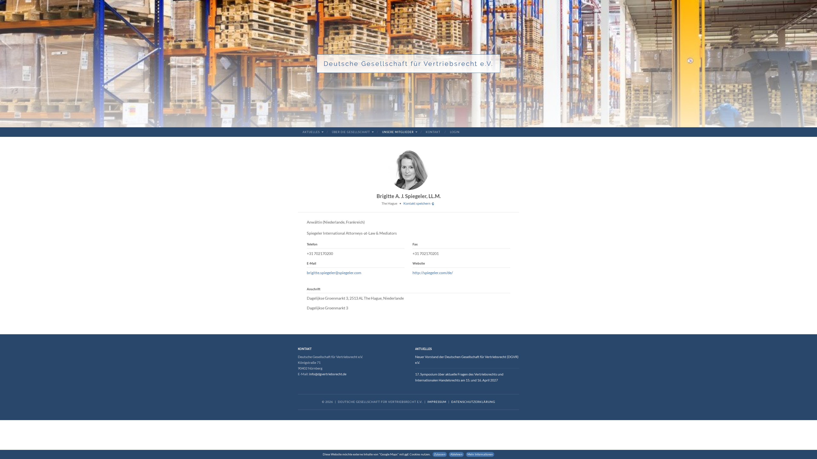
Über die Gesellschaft (351, 132)
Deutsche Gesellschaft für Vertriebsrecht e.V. (408, 63)
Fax (415, 244)
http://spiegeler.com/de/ (433, 272)
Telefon (312, 244)
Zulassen (439, 454)
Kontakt (433, 132)
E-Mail (311, 263)
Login (455, 132)
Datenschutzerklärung (473, 402)
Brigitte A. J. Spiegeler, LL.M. (409, 196)
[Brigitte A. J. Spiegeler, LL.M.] (408, 170)
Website (419, 263)
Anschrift (313, 289)
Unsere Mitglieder (398, 132)
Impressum (436, 402)
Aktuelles (311, 132)
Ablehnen (456, 454)
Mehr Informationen (480, 454)
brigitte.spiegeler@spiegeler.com (334, 272)
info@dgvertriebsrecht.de (327, 374)
